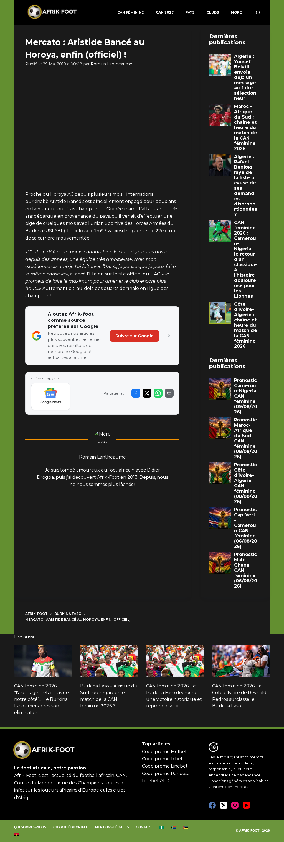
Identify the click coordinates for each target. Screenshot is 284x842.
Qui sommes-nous (30, 827)
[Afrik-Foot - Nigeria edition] (162, 827)
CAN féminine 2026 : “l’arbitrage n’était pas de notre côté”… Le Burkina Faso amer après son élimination (41, 699)
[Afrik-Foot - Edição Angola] (17, 834)
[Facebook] (212, 805)
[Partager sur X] (147, 393)
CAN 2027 (165, 12)
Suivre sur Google (134, 335)
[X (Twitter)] (223, 805)
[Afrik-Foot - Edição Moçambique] (185, 827)
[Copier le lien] (169, 393)
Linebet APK (155, 780)
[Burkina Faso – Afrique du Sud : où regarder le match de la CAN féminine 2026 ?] (109, 661)
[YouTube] (246, 805)
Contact (144, 827)
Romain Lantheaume (111, 63)
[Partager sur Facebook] (135, 393)
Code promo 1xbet (162, 758)
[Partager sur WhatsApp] (158, 393)
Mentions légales (112, 827)
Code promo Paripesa (166, 773)
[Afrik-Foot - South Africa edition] (173, 827)
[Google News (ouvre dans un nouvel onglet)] (50, 396)
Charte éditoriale (70, 827)
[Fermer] (169, 335)
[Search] (258, 13)
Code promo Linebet (165, 766)
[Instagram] (235, 805)
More (236, 12)
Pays (190, 12)
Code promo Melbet (164, 751)
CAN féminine (130, 12)
